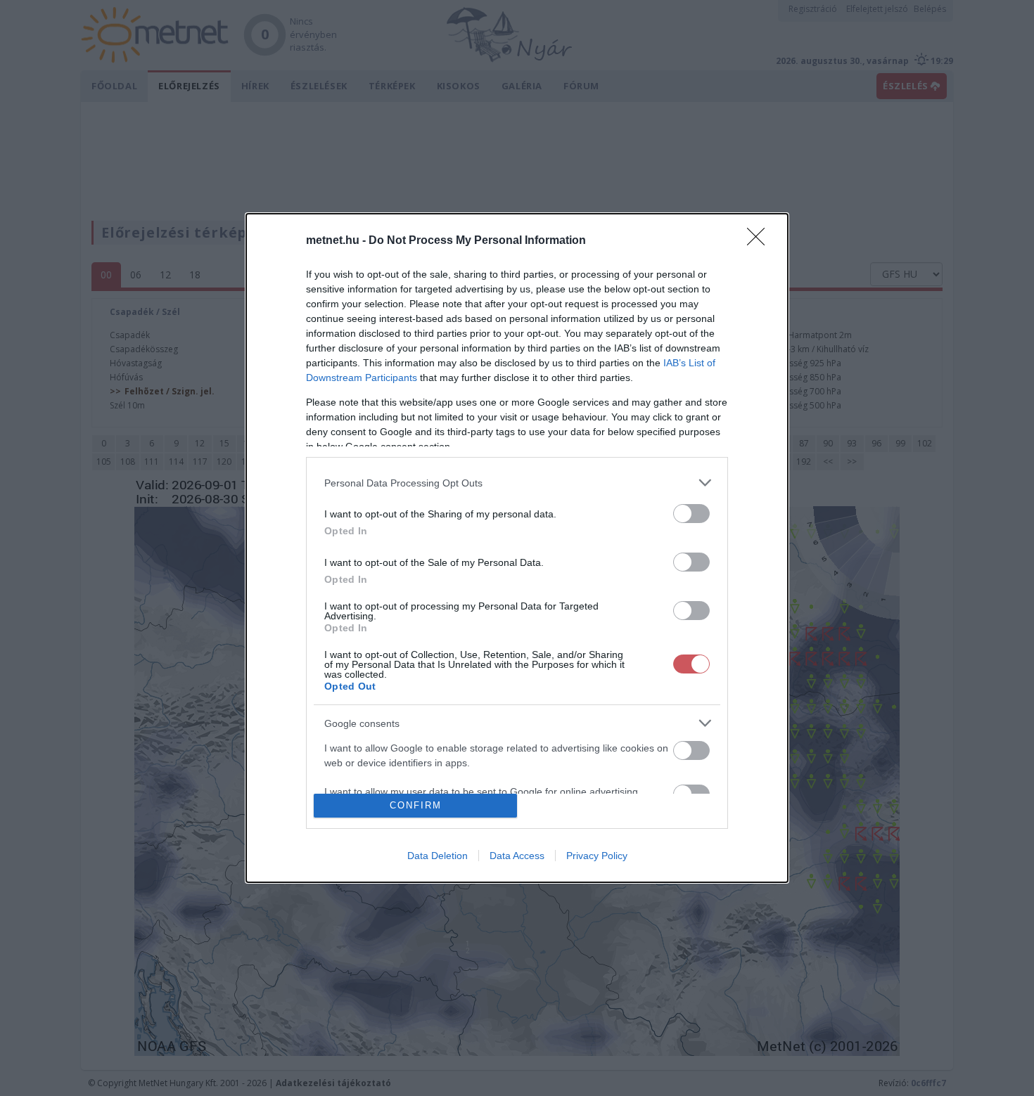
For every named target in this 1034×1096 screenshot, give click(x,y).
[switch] (691, 513)
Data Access (517, 855)
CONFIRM (416, 805)
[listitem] (517, 482)
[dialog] (517, 548)
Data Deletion (437, 855)
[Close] (760, 241)
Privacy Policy (596, 855)
